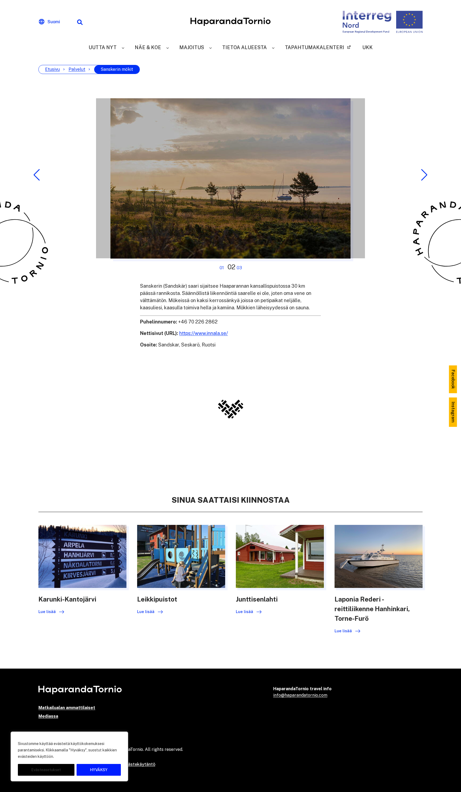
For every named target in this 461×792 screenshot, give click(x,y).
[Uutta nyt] (123, 47)
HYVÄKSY (99, 770)
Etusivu (52, 69)
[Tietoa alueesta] (273, 47)
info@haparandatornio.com (300, 695)
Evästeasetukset (46, 770)
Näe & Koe (148, 47)
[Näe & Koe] (167, 47)
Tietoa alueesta (244, 47)
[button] (36, 175)
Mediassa (48, 716)
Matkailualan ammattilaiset (66, 707)
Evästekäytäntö (139, 764)
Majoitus (191, 47)
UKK (367, 47)
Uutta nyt (103, 47)
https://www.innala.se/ (203, 333)
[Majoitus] (210, 47)
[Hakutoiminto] (80, 22)
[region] (69, 756)
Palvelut (77, 69)
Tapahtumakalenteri (314, 47)
